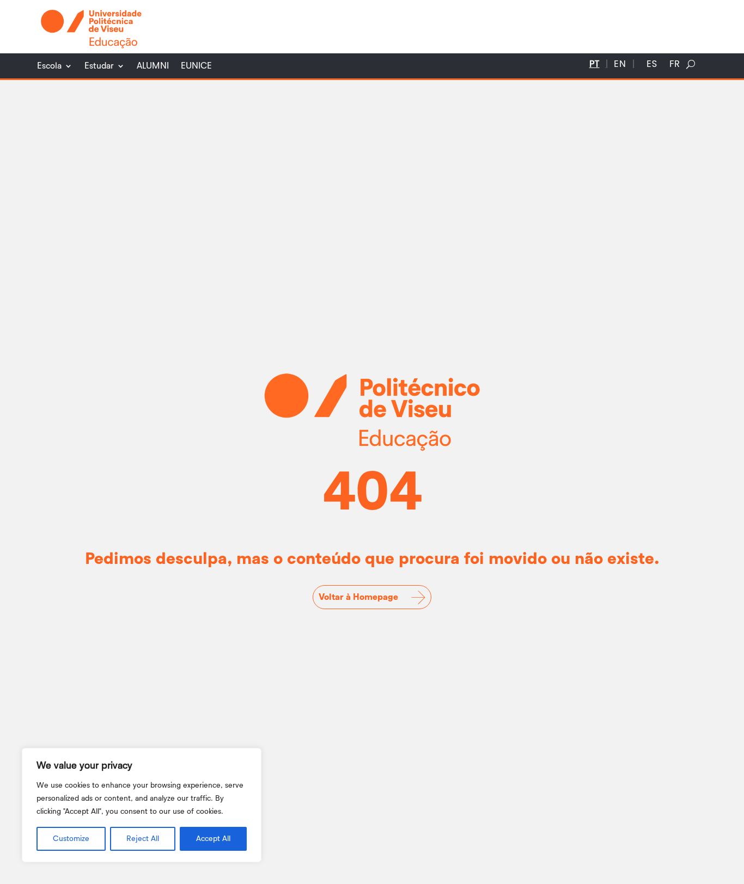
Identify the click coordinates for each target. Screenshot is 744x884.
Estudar (99, 66)
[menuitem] (594, 66)
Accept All (213, 839)
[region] (141, 805)
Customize (71, 839)
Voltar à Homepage (358, 597)
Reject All (142, 839)
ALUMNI (153, 66)
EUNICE (196, 66)
